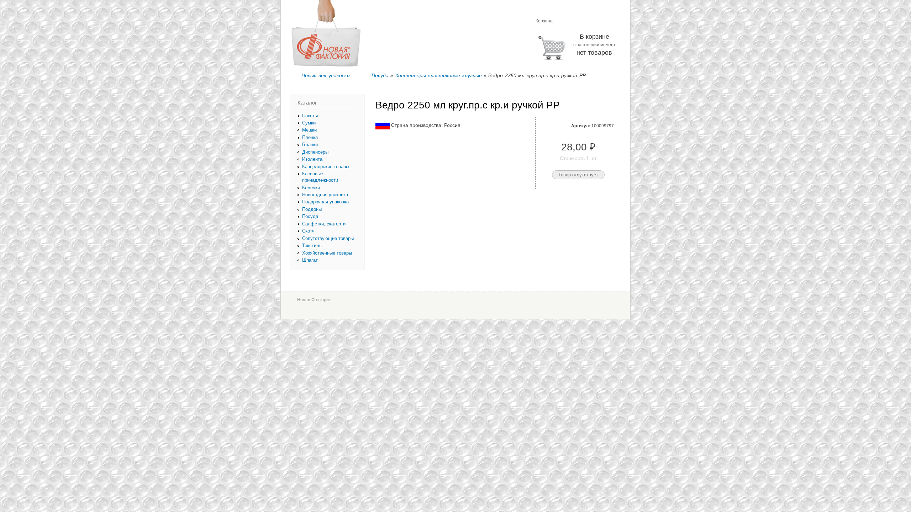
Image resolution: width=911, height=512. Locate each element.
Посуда (380, 75)
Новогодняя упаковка (325, 194)
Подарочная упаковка (325, 201)
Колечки (311, 187)
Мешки (309, 130)
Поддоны (312, 209)
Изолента (312, 159)
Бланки (310, 144)
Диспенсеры (315, 152)
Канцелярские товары (325, 166)
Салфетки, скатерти (324, 223)
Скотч (308, 231)
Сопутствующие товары (328, 238)
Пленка (310, 137)
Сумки (309, 123)
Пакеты (310, 115)
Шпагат (310, 260)
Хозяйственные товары (327, 253)
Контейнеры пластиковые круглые (438, 75)
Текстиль (312, 245)
